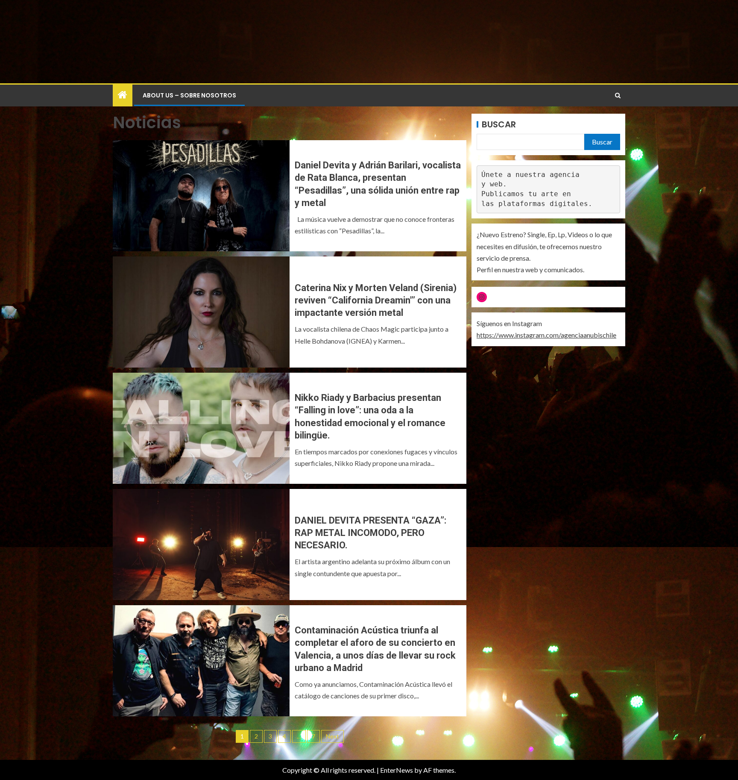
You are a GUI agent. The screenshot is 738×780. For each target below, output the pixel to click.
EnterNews (396, 770)
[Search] (617, 95)
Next (332, 736)
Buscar (499, 124)
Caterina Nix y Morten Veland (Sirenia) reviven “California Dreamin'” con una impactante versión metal (376, 300)
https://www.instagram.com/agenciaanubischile (546, 335)
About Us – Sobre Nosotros (189, 95)
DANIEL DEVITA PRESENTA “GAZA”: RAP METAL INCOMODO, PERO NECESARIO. (370, 533)
